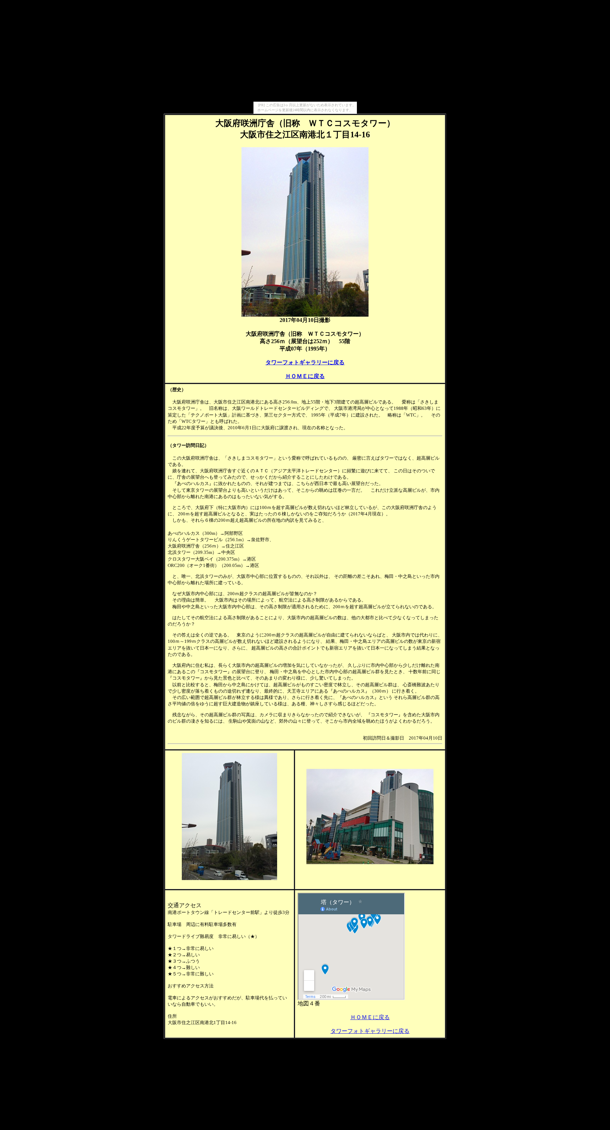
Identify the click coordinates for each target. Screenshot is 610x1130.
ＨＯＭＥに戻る (305, 376)
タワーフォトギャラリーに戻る (305, 362)
